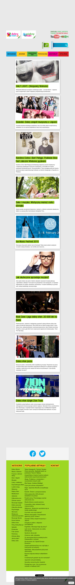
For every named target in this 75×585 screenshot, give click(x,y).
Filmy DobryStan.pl (17, 525)
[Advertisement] (37, 13)
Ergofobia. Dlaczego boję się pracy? (36, 526)
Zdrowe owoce (16, 500)
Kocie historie (16, 520)
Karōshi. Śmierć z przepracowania (35, 491)
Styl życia (14, 512)
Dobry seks (15, 540)
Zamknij (71, 582)
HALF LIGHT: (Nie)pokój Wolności (32, 86)
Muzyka (14, 480)
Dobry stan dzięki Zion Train (29, 400)
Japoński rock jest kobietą (33, 560)
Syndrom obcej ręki (31, 533)
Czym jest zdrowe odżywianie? (34, 485)
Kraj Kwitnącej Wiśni (18, 484)
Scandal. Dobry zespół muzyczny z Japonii (36, 122)
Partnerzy (15, 534)
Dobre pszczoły (16, 505)
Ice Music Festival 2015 (27, 241)
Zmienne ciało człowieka (32, 535)
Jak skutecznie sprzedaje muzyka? (32, 277)
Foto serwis (15, 531)
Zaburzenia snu (16, 498)
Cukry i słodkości (17, 482)
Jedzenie (14, 496)
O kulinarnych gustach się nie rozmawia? (37, 557)
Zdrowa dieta (16, 536)
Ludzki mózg (15, 487)
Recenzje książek (17, 502)
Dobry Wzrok (16, 469)
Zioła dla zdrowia (17, 507)
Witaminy (14, 489)
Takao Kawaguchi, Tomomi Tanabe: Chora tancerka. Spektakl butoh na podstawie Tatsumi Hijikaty (35, 471)
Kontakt (55, 465)
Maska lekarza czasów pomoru (34, 502)
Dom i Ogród (16, 478)
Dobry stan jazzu (24, 361)
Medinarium (15, 493)
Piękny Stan (15, 491)
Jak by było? (15, 538)
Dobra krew (15, 522)
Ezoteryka (15, 529)
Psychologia (15, 509)
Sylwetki (14, 527)
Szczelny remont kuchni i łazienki (35, 562)
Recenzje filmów (17, 518)
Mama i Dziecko (16, 471)
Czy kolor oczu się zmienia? (33, 512)
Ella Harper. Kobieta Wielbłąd (34, 483)
